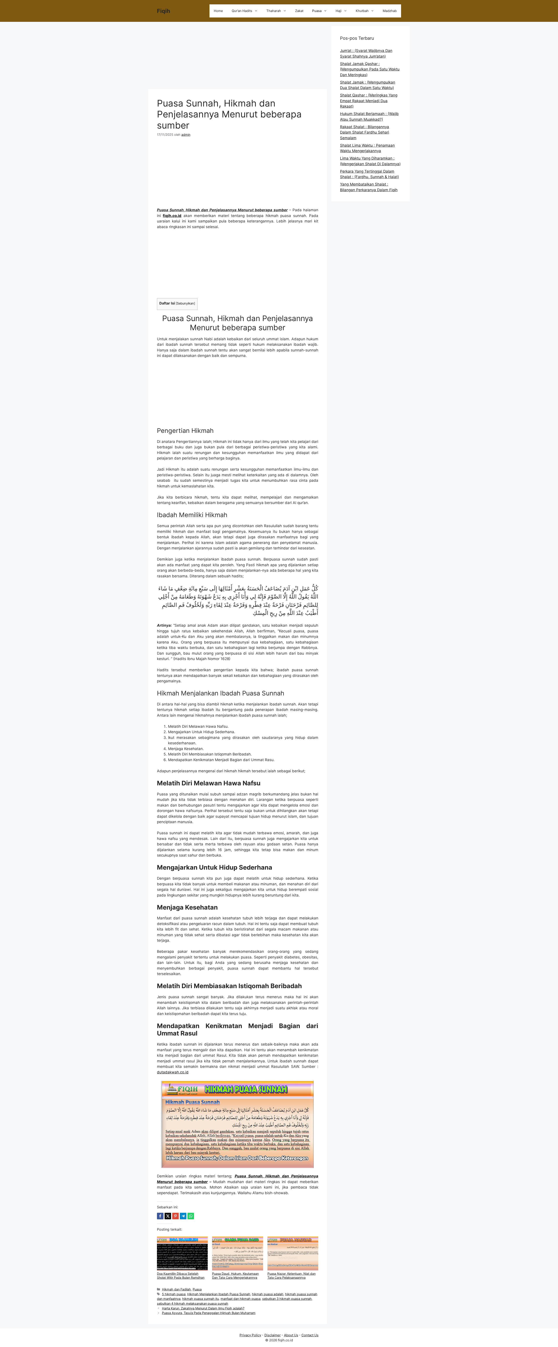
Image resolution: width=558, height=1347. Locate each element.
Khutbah (362, 11)
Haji (339, 11)
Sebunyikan (185, 303)
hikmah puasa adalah (267, 1294)
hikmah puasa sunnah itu (200, 1299)
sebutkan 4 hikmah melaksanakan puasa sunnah (192, 1303)
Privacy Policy (250, 1335)
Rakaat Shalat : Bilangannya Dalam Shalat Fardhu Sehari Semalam (364, 132)
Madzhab (390, 11)
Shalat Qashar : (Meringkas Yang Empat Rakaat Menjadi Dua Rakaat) (368, 100)
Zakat (299, 11)
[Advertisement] (237, 56)
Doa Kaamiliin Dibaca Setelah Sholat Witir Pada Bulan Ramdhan (180, 1275)
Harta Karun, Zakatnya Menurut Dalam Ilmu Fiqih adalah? (203, 1308)
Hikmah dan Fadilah (176, 1289)
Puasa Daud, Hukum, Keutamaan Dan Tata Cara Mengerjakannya (235, 1275)
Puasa (317, 11)
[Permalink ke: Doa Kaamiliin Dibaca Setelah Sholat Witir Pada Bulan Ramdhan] (182, 1253)
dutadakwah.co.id (173, 1072)
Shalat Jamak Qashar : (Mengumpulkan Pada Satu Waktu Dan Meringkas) (370, 69)
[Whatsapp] (190, 1216)
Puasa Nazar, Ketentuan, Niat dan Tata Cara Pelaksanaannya (291, 1275)
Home (218, 11)
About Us (291, 1335)
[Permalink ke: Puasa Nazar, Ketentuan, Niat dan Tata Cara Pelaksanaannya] (292, 1253)
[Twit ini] (168, 1216)
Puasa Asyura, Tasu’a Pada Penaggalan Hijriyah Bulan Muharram (208, 1313)
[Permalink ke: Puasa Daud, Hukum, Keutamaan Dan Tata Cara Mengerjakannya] (237, 1253)
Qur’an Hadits (242, 11)
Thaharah (273, 11)
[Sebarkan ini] (160, 1216)
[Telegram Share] (183, 1216)
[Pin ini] (175, 1216)
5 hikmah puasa (173, 1294)
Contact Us (309, 1335)
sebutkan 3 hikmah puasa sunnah (287, 1299)
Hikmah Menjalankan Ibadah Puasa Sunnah (218, 1294)
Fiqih (163, 11)
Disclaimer (272, 1335)
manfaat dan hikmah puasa (240, 1299)
